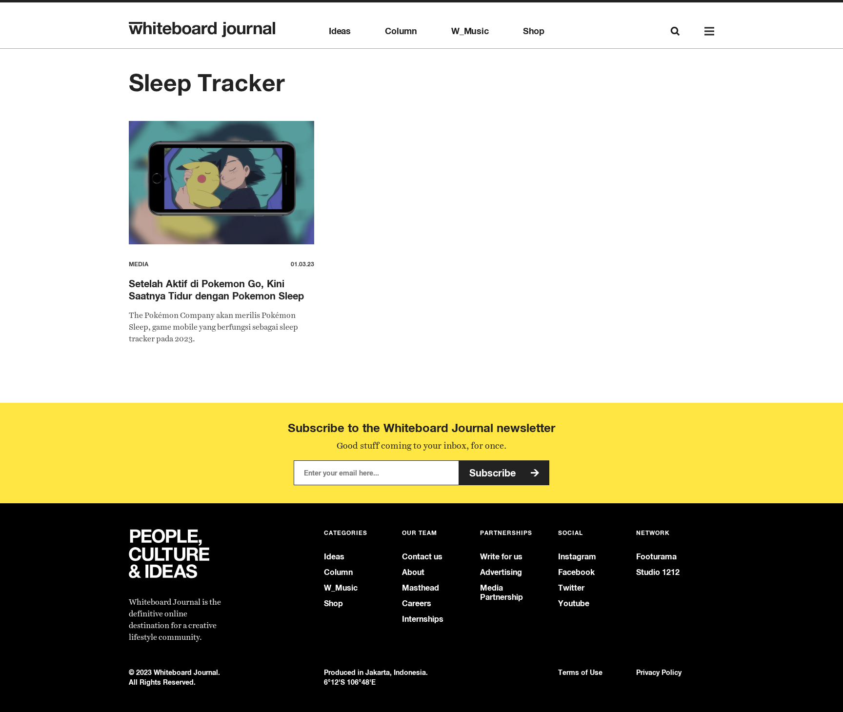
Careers (416, 603)
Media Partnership (501, 592)
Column (401, 31)
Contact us (422, 556)
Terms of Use (580, 672)
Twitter (571, 588)
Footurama (656, 556)
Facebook (576, 572)
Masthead (420, 588)
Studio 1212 (658, 572)
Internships (422, 619)
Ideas (340, 31)
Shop (533, 31)
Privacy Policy (659, 672)
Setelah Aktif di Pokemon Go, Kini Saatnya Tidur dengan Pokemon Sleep (216, 289)
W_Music (470, 31)
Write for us (501, 556)
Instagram (577, 556)
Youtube (573, 603)
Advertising (501, 572)
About (413, 572)
